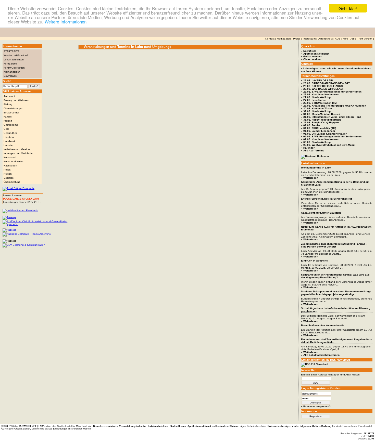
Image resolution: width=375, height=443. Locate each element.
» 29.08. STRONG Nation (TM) (319, 102)
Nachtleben (10, 165)
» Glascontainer (311, 59)
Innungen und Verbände (18, 153)
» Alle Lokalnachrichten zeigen (320, 355)
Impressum (309, 38)
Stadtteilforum (178, 426)
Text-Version (365, 38)
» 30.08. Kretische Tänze (316, 108)
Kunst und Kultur (13, 161)
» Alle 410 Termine (312, 150)
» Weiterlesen (309, 177)
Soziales (9, 177)
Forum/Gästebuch (14, 67)
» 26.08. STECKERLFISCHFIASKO (322, 86)
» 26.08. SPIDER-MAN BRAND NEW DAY (325, 83)
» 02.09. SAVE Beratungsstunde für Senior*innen (331, 136)
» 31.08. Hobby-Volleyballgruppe (321, 119)
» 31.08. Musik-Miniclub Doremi (320, 114)
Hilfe (345, 38)
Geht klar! (348, 8)
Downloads (10, 75)
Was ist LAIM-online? (16, 55)
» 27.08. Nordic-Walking (316, 97)
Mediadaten (284, 38)
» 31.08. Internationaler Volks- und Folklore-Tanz (331, 116)
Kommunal (10, 157)
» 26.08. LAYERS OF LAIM (317, 80)
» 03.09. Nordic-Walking (316, 142)
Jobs (353, 38)
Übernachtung (12, 181)
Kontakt (269, 38)
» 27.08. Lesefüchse (313, 100)
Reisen (8, 173)
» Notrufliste (308, 50)
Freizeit (8, 120)
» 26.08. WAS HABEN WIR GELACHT (323, 88)
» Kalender (308, 147)
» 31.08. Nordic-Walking (316, 111)
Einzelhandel (11, 112)
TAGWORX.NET (27, 426)
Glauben (9, 137)
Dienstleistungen (13, 108)
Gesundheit (10, 133)
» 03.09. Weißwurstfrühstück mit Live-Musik (328, 145)
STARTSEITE (11, 51)
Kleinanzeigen (12, 71)
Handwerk (9, 141)
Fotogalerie (10, 63)
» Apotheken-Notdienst (315, 53)
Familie (8, 116)
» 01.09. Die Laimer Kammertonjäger (324, 133)
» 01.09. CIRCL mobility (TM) (318, 128)
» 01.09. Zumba (310, 125)
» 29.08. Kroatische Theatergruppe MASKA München (333, 105)
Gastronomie (11, 124)
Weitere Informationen (65, 21)
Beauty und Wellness (16, 100)
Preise (297, 38)
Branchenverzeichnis (105, 426)
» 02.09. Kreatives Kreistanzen (320, 139)
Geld (6, 128)
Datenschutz (325, 38)
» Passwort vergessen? (316, 406)
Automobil (9, 96)
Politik (7, 169)
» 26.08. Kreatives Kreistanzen (320, 94)
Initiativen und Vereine (17, 149)
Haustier (8, 145)
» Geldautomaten (311, 56)
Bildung (8, 104)
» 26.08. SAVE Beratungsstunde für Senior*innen (331, 91)
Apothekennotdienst (199, 426)
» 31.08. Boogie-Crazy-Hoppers (320, 122)
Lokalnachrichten (14, 59)
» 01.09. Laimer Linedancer (318, 130)
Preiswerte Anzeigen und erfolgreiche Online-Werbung (299, 426)
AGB (338, 38)
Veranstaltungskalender (132, 426)
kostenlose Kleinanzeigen (231, 426)
